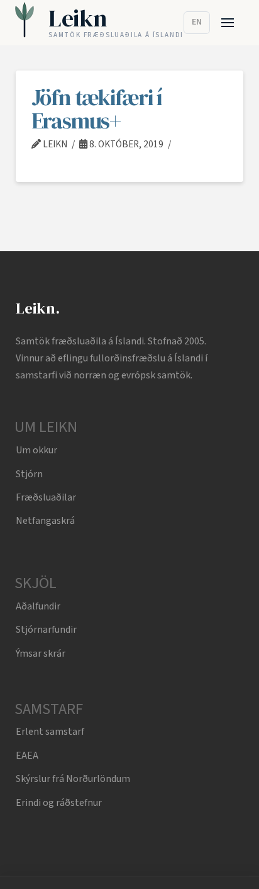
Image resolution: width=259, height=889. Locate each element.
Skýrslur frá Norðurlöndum (73, 779)
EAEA (27, 755)
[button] (228, 23)
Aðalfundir (38, 606)
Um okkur (36, 450)
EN (197, 22)
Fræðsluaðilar (46, 497)
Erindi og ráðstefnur (59, 803)
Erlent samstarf (50, 732)
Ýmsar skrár (40, 653)
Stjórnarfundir (46, 630)
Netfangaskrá (45, 521)
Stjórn (29, 474)
